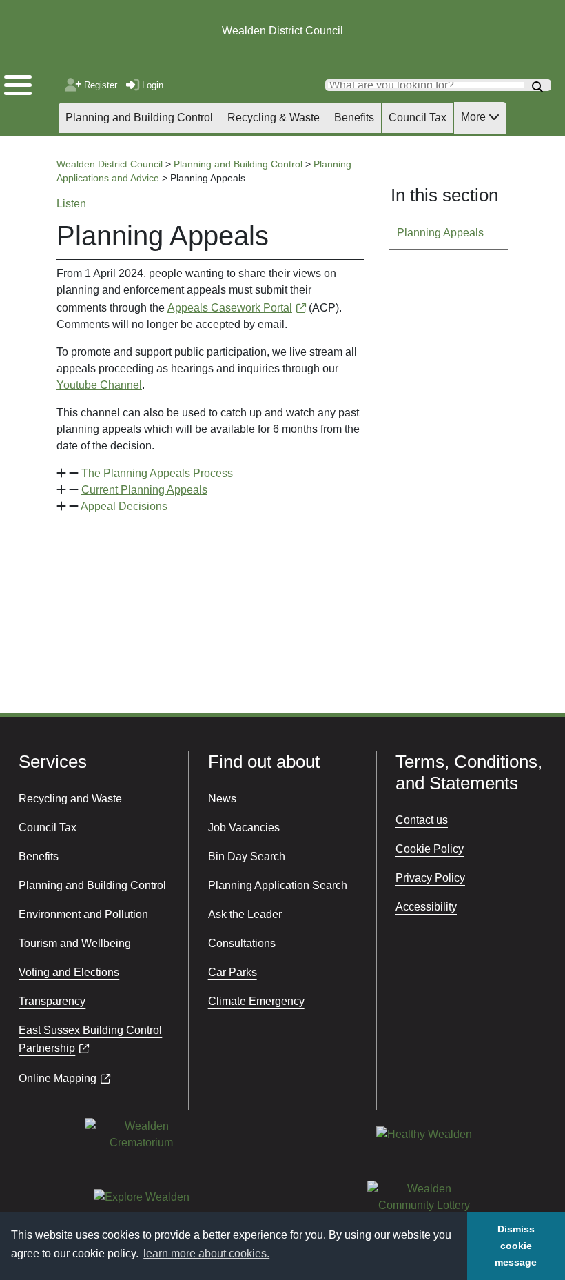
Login (152, 85)
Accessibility (426, 907)
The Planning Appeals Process (157, 473)
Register (100, 85)
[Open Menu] (27, 82)
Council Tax (417, 117)
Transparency (52, 1001)
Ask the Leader (245, 914)
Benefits (354, 117)
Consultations (242, 943)
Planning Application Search (277, 885)
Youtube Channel (99, 385)
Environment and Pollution (83, 914)
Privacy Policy (430, 878)
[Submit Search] (537, 85)
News (222, 798)
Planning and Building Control (139, 117)
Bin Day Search (246, 856)
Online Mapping (57, 1078)
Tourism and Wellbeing (75, 943)
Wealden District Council (282, 31)
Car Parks (232, 972)
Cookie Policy (429, 849)
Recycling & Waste (273, 117)
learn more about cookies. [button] (206, 1253)
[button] (210, 473)
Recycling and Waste (70, 798)
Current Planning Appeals (144, 490)
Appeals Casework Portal (229, 308)
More (475, 117)
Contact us (421, 820)
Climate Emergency (256, 1001)
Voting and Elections (69, 972)
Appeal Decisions (124, 506)
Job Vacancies (244, 827)
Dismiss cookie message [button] (516, 1245)
